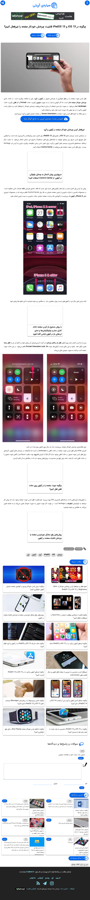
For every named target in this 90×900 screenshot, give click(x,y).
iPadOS (47, 554)
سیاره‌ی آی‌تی (42, 5)
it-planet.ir (30, 872)
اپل (28, 554)
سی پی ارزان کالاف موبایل (79, 864)
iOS (53, 554)
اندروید (58, 878)
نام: (86, 783)
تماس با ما (64, 888)
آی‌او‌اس (40, 878)
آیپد (40, 554)
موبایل (59, 554)
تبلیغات (72, 888)
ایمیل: (55, 783)
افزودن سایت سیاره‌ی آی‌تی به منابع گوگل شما (43, 119)
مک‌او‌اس (33, 878)
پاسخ (80, 758)
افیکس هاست (31, 888)
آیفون (34, 554)
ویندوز (47, 878)
